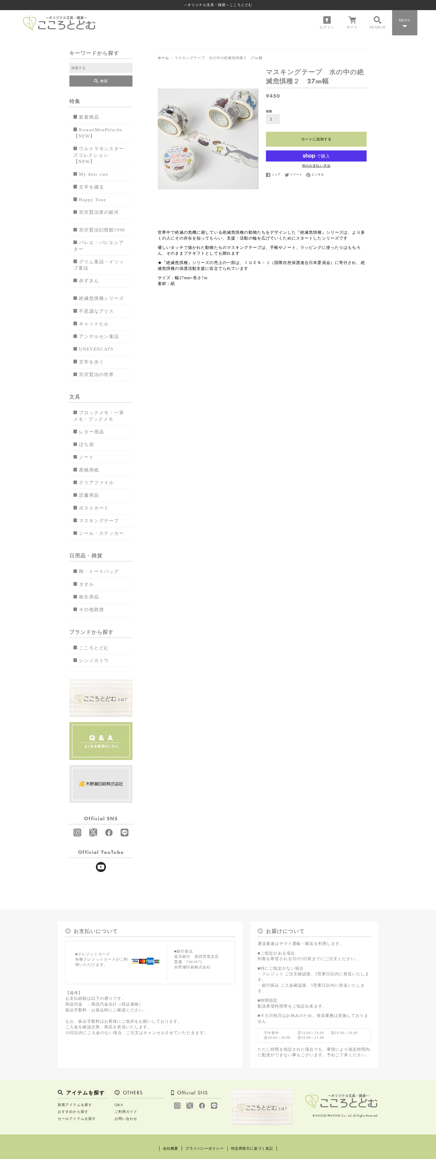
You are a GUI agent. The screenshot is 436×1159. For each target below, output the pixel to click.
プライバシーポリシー (204, 1148)
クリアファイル (96, 482)
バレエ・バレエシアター (98, 245)
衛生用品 (89, 596)
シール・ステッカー (101, 533)
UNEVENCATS (96, 349)
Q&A (119, 1105)
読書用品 (89, 495)
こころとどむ (94, 647)
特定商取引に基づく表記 (252, 1148)
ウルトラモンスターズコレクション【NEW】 (98, 155)
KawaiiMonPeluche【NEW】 (97, 133)
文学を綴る (91, 187)
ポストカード (94, 508)
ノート (86, 457)
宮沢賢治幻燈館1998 (102, 229)
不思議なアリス (96, 311)
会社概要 (170, 1148)
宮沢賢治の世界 (96, 374)
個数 (269, 111)
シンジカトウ (94, 660)
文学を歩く (91, 361)
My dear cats (93, 174)
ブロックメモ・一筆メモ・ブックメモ (98, 416)
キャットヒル (94, 323)
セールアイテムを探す (77, 1119)
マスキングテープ (99, 520)
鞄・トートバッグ (99, 571)
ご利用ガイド (126, 1112)
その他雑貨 (91, 609)
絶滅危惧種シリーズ (101, 298)
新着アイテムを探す (75, 1105)
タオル (86, 584)
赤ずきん (89, 280)
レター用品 (91, 431)
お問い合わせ (126, 1119)
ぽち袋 (86, 444)
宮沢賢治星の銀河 (99, 212)
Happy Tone (92, 199)
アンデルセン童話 (99, 336)
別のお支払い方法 (316, 166)
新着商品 (89, 117)
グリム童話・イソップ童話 (98, 265)
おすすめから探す (73, 1112)
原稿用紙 (89, 469)
